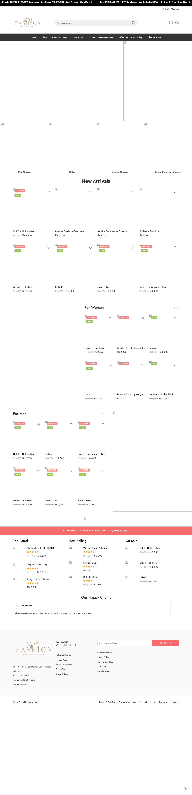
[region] (96, 81)
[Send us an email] (66, 645)
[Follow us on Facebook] (61, 645)
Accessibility (145, 702)
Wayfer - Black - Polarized (95, 548)
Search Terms (61, 669)
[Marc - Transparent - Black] (159, 263)
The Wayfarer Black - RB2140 (41, 548)
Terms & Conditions (127, 702)
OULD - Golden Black (150, 548)
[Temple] (164, 329)
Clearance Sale (154, 37)
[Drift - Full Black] (75, 580)
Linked (58, 287)
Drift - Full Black (90, 577)
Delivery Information (64, 655)
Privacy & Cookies (107, 702)
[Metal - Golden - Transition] (75, 207)
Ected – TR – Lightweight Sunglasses (132, 348)
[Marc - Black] (117, 263)
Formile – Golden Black (161, 394)
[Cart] (171, 23)
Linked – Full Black (22, 287)
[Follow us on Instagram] (75, 645)
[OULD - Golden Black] (32, 207)
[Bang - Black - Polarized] (18, 583)
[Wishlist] (48, 192)
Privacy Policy (62, 659)
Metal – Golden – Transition (69, 231)
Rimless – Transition (150, 231)
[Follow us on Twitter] (57, 645)
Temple (153, 348)
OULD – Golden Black (24, 231)
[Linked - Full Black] (32, 263)
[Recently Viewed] (185, 788)
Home (33, 37)
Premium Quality (59, 37)
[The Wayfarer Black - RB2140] (18, 552)
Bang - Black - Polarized (38, 579)
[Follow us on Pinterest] (70, 645)
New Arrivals (78, 37)
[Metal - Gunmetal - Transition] (117, 207)
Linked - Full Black (148, 562)
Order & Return (62, 673)
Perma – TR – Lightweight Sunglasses (132, 394)
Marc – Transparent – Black (153, 287)
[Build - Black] (92, 482)
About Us (175, 702)
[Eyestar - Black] (75, 564)
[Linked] (75, 263)
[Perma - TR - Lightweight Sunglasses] (132, 375)
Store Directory (160, 702)
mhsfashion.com (20, 684)
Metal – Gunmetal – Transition (112, 231)
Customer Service (104, 652)
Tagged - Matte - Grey (37, 564)
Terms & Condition (64, 664)
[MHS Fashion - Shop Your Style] (28, 22)
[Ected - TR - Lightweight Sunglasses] (132, 329)
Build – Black (84, 500)
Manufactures (103, 671)
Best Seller (101, 666)
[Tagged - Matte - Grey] (18, 568)
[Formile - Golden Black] (164, 375)
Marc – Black (103, 287)
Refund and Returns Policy (130, 37)
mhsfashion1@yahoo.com (24, 679)
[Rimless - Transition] (159, 207)
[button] (4, 81)
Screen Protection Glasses (101, 37)
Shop (44, 37)
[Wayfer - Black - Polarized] (75, 552)
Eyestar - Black (90, 562)
